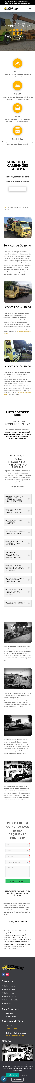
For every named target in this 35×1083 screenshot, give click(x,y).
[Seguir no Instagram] (7, 974)
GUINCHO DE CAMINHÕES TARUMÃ (15, 935)
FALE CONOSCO (17, 189)
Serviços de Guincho (16, 933)
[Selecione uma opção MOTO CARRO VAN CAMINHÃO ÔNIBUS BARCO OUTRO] (18, 862)
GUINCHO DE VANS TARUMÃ (19, 942)
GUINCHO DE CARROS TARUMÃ (13, 937)
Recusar (24, 1075)
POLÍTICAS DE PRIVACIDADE (15, 1036)
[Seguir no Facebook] (3, 974)
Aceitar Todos (12, 1075)
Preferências (17, 1080)
